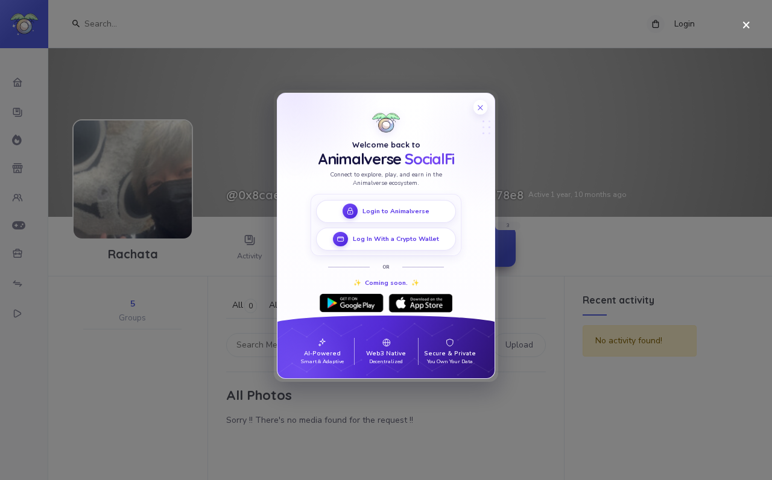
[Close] (746, 25)
